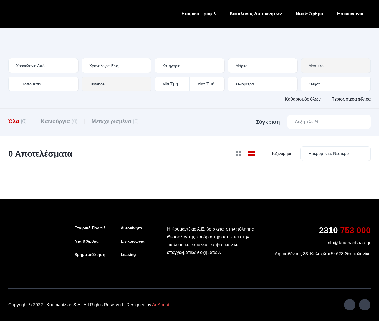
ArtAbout (160, 304)
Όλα (17, 121)
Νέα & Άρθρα (309, 13)
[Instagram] (364, 304)
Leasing (128, 254)
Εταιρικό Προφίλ (198, 13)
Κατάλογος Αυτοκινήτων (256, 13)
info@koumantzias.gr (349, 242)
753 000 (345, 230)
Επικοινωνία (350, 13)
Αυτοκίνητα (131, 228)
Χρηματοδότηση (90, 254)
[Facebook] (349, 304)
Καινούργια (59, 121)
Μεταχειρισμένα (115, 121)
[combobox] (189, 65)
